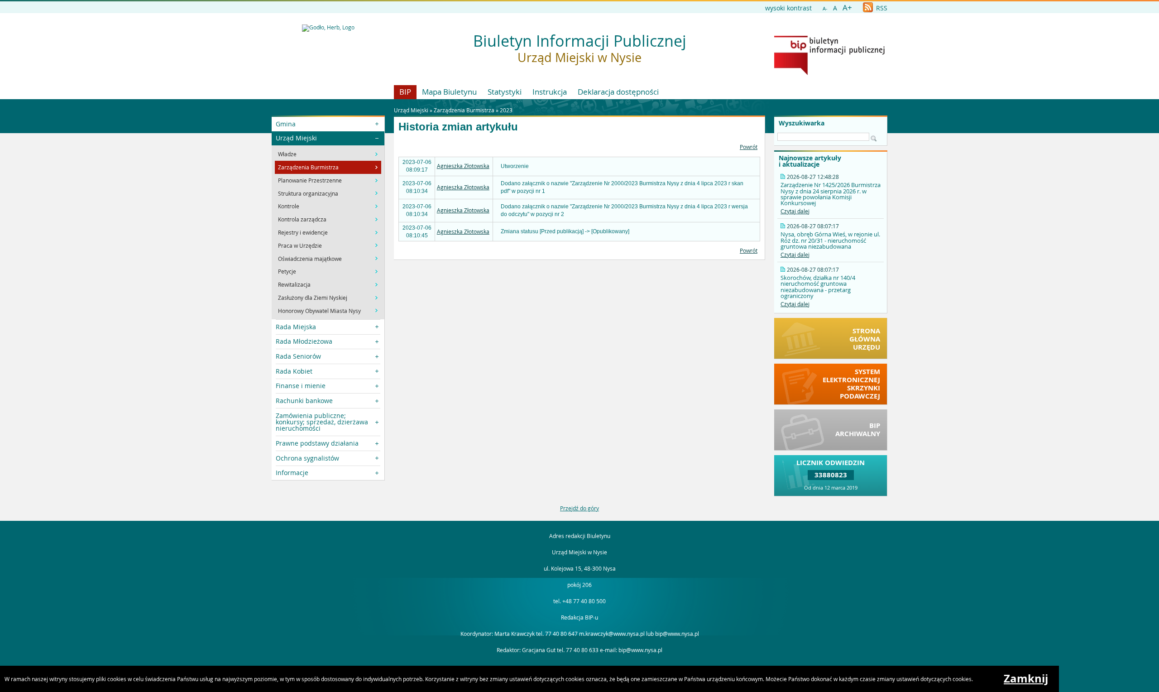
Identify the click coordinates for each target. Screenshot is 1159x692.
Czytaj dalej (795, 211)
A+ (847, 7)
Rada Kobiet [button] (294, 371)
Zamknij (1026, 678)
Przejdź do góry (579, 508)
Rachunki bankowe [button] (304, 400)
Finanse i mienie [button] (301, 385)
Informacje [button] (292, 472)
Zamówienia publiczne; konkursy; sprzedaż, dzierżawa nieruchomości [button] (322, 422)
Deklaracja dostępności (618, 91)
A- (825, 8)
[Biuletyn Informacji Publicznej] (829, 73)
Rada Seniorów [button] (298, 356)
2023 (506, 110)
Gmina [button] (286, 124)
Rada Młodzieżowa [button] (304, 341)
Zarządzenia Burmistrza (464, 110)
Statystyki (505, 91)
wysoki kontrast (788, 8)
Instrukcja (549, 91)
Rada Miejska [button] (296, 326)
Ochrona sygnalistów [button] (307, 458)
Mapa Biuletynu (449, 91)
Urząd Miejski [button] (296, 138)
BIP (405, 91)
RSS (880, 8)
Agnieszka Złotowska (463, 165)
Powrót (748, 146)
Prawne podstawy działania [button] (317, 443)
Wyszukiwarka (801, 123)
